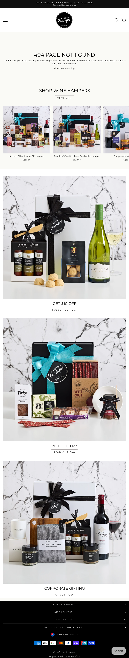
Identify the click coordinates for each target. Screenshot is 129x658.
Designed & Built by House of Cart (64, 656)
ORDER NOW (64, 595)
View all (64, 98)
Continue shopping (64, 68)
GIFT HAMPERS (63, 612)
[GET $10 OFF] (64, 237)
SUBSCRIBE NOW (64, 310)
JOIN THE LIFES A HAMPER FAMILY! (63, 627)
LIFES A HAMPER (63, 605)
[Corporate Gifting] (64, 522)
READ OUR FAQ (64, 452)
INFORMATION (63, 620)
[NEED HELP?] (64, 379)
